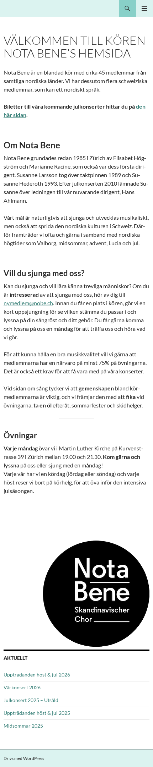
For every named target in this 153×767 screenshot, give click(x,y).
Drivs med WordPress (24, 758)
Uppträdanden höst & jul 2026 (37, 675)
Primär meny (144, 8)
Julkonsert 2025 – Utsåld (31, 700)
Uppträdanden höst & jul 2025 (37, 713)
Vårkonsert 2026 (22, 687)
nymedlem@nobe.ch (28, 303)
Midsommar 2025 (23, 726)
